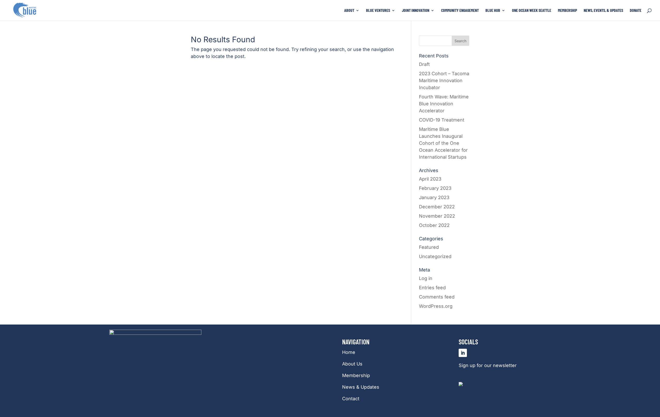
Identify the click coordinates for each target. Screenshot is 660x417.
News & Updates (360, 387)
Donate (635, 10)
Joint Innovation (415, 10)
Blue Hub (492, 10)
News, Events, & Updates (603, 10)
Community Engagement (460, 10)
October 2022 (434, 225)
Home (348, 352)
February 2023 (435, 188)
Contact (350, 398)
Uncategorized (435, 256)
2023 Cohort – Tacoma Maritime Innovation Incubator (444, 80)
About (349, 10)
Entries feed (432, 287)
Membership (567, 10)
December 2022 (437, 206)
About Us (352, 364)
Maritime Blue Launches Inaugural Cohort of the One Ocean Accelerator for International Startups (443, 143)
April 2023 (430, 179)
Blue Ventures (378, 10)
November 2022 (437, 216)
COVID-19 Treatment (441, 120)
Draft (424, 64)
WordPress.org (435, 306)
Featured (429, 247)
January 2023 (434, 197)
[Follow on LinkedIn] (463, 353)
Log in (425, 278)
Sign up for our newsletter (488, 365)
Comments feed (437, 297)
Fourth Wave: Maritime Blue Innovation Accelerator (444, 103)
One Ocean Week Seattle (531, 10)
